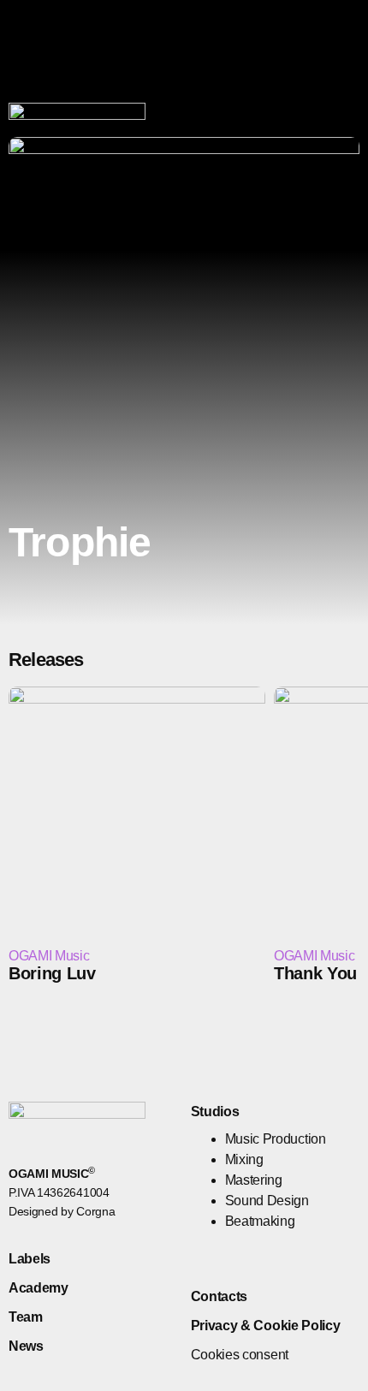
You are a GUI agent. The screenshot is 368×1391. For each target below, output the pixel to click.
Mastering (253, 1180)
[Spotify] (262, 1259)
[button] (286, 126)
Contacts (219, 1296)
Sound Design (267, 1200)
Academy (38, 1288)
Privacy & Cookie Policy (266, 1325)
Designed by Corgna (62, 1211)
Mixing (244, 1159)
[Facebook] (318, 126)
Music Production (275, 1139)
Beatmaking (260, 1221)
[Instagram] (349, 126)
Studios (215, 1111)
